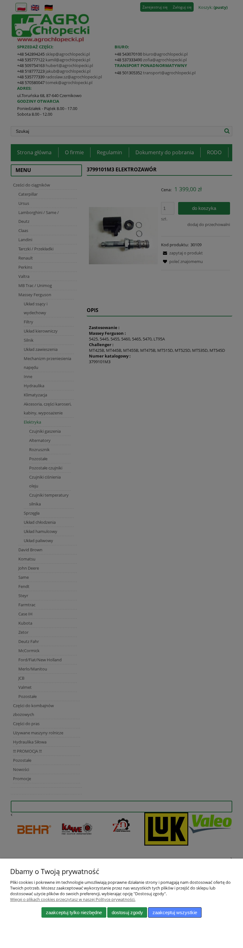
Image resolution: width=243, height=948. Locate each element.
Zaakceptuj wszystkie (175, 912)
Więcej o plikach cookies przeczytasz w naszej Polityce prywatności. (72, 899)
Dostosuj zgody (127, 912)
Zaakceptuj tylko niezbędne (74, 912)
